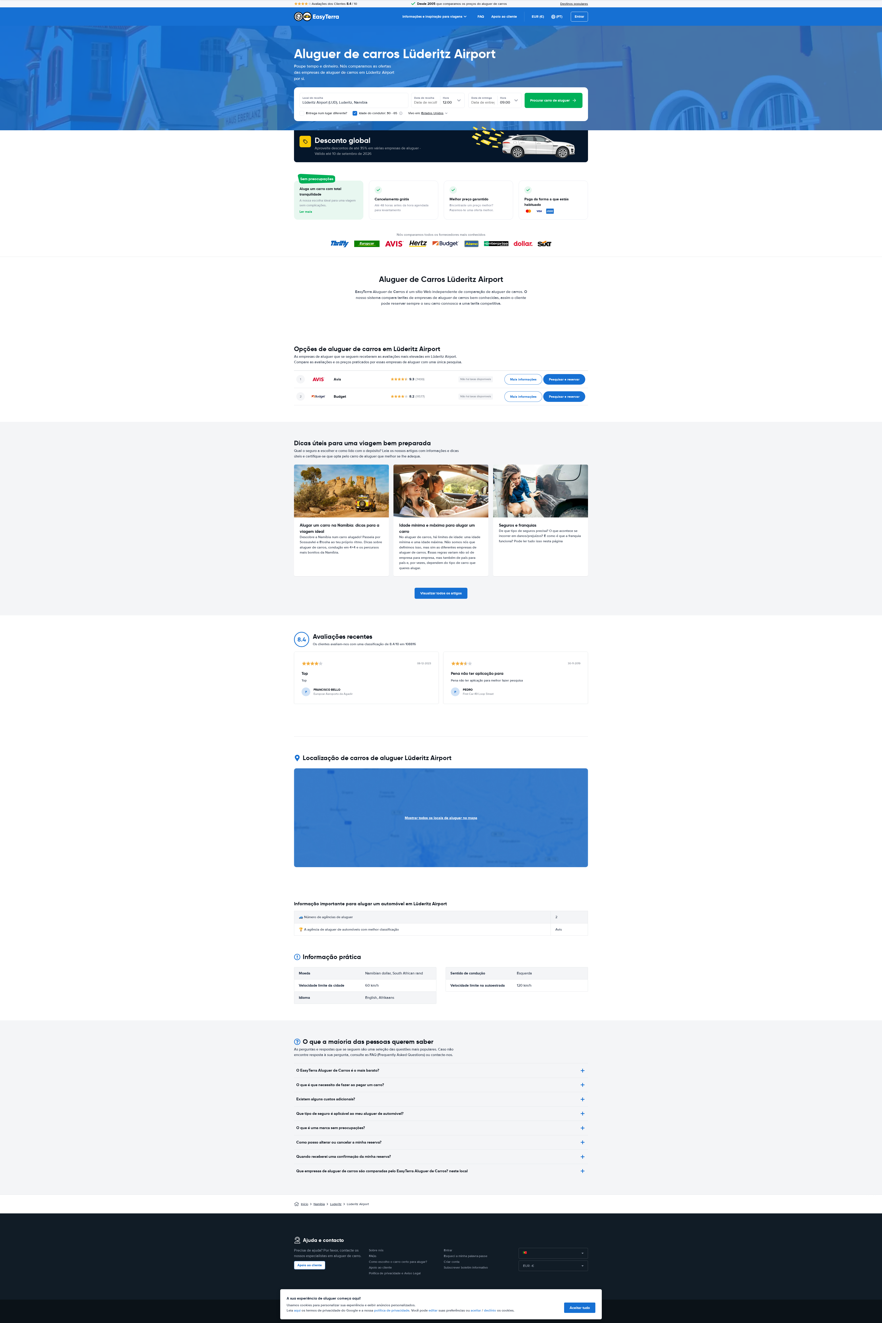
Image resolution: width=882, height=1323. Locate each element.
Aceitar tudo (580, 1307)
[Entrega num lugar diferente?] (302, 113)
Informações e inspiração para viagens (432, 16)
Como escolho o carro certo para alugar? (398, 1262)
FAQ (481, 16)
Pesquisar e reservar (564, 379)
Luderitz (336, 1204)
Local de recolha (312, 98)
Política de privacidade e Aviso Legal (395, 1273)
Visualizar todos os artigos (441, 593)
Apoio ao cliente (504, 16)
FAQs (372, 1256)
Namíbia (319, 1204)
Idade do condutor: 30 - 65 (378, 113)
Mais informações (523, 379)
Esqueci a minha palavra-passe (465, 1256)
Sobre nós (376, 1250)
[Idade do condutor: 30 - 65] (355, 113)
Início (304, 1204)
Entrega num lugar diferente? (326, 113)
